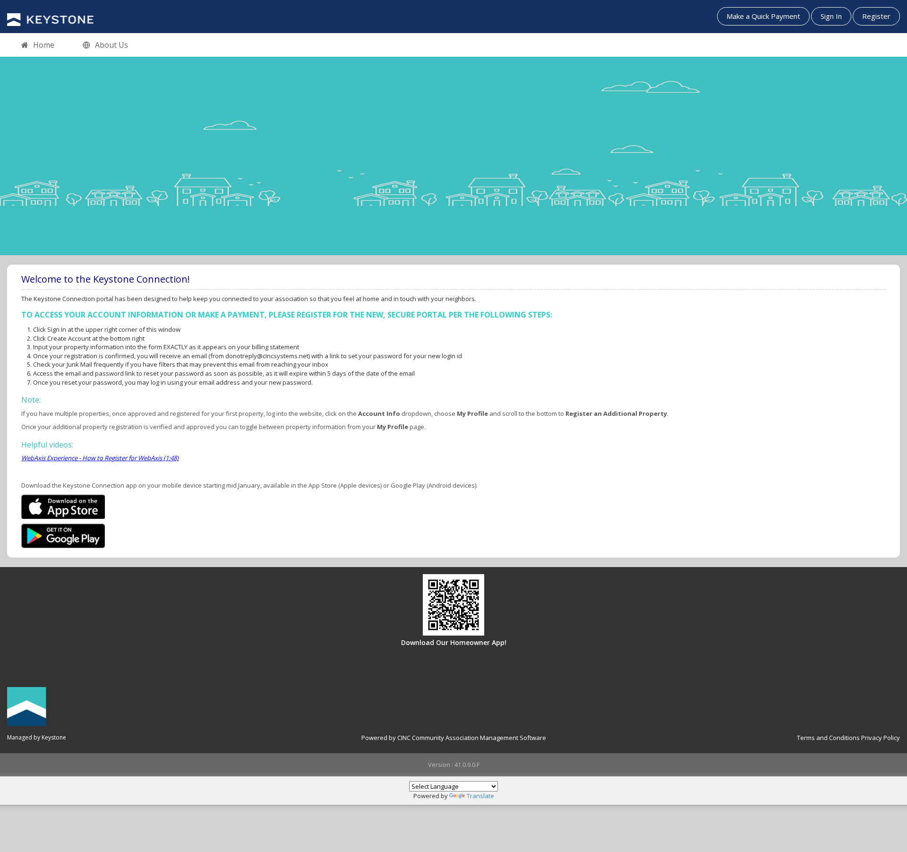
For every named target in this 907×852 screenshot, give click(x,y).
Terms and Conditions (828, 737)
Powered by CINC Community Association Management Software (453, 737)
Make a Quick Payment (763, 16)
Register (876, 16)
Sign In (831, 16)
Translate (480, 796)
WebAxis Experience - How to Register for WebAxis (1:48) (100, 458)
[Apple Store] (63, 505)
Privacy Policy (880, 737)
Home (43, 45)
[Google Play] (63, 535)
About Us (111, 45)
